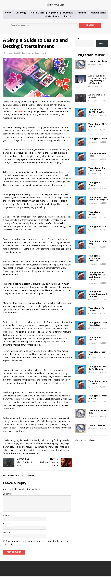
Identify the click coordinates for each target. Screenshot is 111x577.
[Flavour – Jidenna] (80, 430)
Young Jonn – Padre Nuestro (97, 396)
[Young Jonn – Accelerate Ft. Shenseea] (80, 261)
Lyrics (67, 16)
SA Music (68, 12)
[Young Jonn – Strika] (80, 232)
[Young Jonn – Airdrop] (80, 343)
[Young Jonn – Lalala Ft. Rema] (80, 387)
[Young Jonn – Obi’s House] (80, 130)
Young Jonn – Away (97, 138)
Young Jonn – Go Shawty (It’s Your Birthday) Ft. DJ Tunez (96, 276)
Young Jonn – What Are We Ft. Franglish (98, 198)
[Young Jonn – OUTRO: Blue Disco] (80, 115)
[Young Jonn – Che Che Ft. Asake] (80, 173)
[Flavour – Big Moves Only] (80, 416)
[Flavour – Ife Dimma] (80, 67)
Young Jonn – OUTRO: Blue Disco (97, 110)
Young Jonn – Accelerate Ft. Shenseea (95, 258)
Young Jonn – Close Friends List (97, 323)
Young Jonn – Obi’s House (97, 125)
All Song (21, 12)
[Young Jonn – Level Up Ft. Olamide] (80, 372)
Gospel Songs (99, 12)
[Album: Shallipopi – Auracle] (80, 100)
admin (27, 53)
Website (6, 532)
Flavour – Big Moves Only (97, 411)
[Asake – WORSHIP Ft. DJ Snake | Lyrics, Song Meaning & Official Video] (80, 81)
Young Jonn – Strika (98, 226)
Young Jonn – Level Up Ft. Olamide (97, 367)
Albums (82, 12)
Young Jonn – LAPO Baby (97, 242)
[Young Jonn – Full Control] (80, 313)
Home (8, 12)
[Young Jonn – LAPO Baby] (80, 247)
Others (38, 53)
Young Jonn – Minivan (94, 213)
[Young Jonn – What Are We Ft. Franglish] (80, 203)
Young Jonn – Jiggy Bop (97, 353)
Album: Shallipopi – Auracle (97, 96)
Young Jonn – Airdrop (94, 338)
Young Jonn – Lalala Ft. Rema (97, 382)
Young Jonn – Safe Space (97, 154)
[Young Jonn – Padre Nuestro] (80, 401)
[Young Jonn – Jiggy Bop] (80, 357)
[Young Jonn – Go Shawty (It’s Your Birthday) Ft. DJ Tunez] (80, 278)
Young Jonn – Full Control (96, 309)
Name (6, 515)
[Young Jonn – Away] (80, 144)
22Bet (20, 111)
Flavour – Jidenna (96, 425)
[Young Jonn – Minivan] (80, 217)
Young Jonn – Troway (94, 183)
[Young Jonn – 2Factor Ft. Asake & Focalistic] (80, 297)
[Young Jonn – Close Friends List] (80, 328)
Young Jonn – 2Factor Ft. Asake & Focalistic (97, 294)
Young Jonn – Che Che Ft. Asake (96, 169)
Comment (7, 493)
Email (6, 524)
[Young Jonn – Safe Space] (80, 159)
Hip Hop (53, 12)
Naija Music (37, 12)
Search (78, 38)
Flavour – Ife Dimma (97, 61)
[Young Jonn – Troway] (80, 188)
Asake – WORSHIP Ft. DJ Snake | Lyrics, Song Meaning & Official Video (98, 79)
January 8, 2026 (13, 53)
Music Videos (52, 16)
